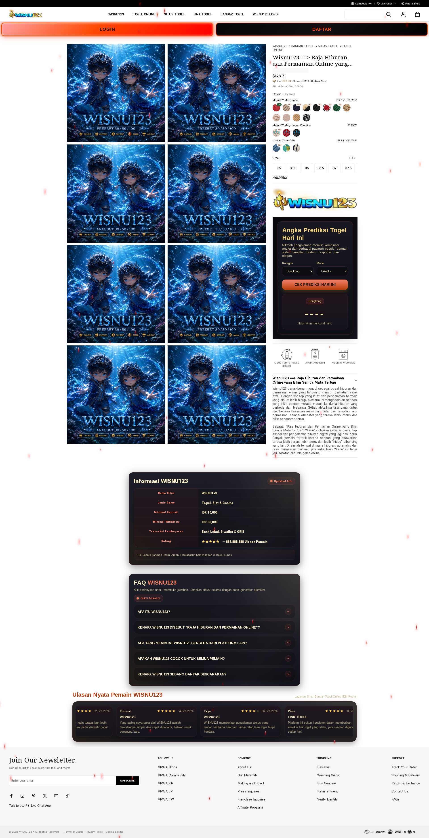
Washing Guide (328, 775)
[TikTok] (69, 795)
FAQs (395, 799)
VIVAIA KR (165, 783)
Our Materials (248, 775)
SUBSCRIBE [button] (127, 780)
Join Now (320, 81)
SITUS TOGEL (328, 46)
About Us (244, 767)
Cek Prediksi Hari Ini (315, 284)
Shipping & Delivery (405, 775)
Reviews (323, 767)
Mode (320, 263)
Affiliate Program (250, 807)
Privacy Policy (94, 831)
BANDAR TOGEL (302, 46)
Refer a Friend (328, 791)
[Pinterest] (35, 795)
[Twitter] (46, 795)
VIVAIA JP (165, 791)
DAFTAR (321, 29)
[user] (403, 14)
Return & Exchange (405, 783)
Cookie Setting (114, 831)
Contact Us (399, 791)
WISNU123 (280, 46)
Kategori (287, 263)
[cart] (417, 14)
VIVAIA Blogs (167, 767)
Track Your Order (404, 767)
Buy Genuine (326, 783)
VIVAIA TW (166, 799)
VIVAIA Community (172, 775)
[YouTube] (58, 795)
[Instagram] (24, 795)
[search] (369, 14)
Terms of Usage (73, 831)
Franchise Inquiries (251, 799)
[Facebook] (13, 795)
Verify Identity (327, 799)
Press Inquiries (249, 791)
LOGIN (107, 29)
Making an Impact (251, 783)
